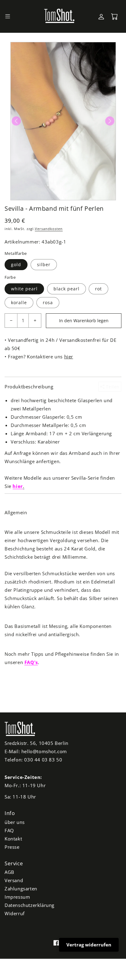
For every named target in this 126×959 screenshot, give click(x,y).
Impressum (17, 897)
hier (68, 356)
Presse (12, 847)
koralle (19, 302)
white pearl (24, 289)
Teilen (112, 387)
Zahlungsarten (21, 888)
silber (43, 264)
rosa (48, 302)
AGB (9, 872)
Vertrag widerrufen (88, 945)
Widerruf (15, 913)
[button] (7, 16)
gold (16, 264)
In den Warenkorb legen (84, 320)
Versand (14, 880)
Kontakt (13, 839)
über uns (15, 822)
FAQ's (31, 662)
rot (98, 289)
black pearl (67, 289)
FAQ (9, 830)
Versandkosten (49, 228)
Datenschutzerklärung (29, 905)
